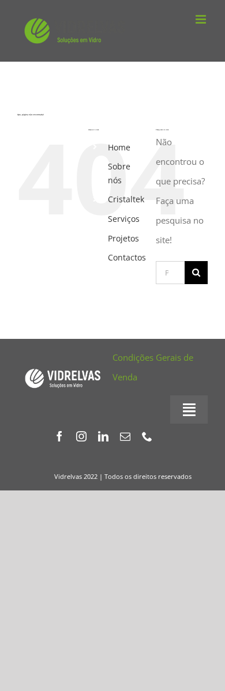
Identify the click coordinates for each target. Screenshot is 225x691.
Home (119, 147)
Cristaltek (126, 199)
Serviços (124, 218)
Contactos (127, 257)
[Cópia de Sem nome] (62, 367)
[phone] (147, 436)
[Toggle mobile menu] (202, 19)
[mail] (125, 436)
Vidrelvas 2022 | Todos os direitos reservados (123, 476)
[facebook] (59, 436)
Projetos (123, 238)
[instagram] (81, 436)
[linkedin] (103, 436)
